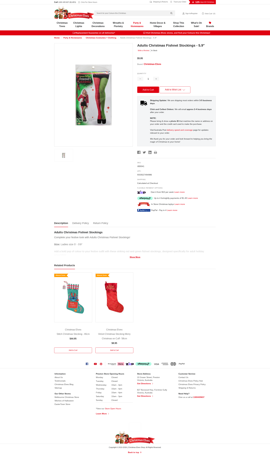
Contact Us (183, 377)
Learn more (179, 192)
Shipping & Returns (160, 2)
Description (61, 223)
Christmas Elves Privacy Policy (192, 384)
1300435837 (198, 397)
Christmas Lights (78, 24)
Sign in (188, 14)
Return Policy (100, 223)
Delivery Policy (80, 223)
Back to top (134, 452)
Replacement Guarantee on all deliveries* (95, 33)
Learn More (101, 413)
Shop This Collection (178, 24)
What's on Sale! (196, 24)
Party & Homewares (137, 24)
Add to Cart (73, 350)
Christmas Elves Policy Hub (190, 381)
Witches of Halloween (64, 401)
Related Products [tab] (64, 265)
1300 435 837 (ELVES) (67, 2)
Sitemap (58, 388)
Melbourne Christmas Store (67, 397)
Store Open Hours (113, 408)
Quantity (141, 73)
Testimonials (60, 381)
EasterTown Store (62, 404)
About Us (59, 377)
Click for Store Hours (89, 2)
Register (194, 14)
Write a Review (143, 51)
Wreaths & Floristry (118, 24)
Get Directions (144, 383)
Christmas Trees (62, 24)
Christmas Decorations (98, 24)
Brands (210, 26)
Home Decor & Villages (158, 24)
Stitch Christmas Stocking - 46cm (73, 334)
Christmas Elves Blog (64, 384)
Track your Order (179, 2)
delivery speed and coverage (180, 130)
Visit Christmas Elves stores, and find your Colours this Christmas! (178, 33)
